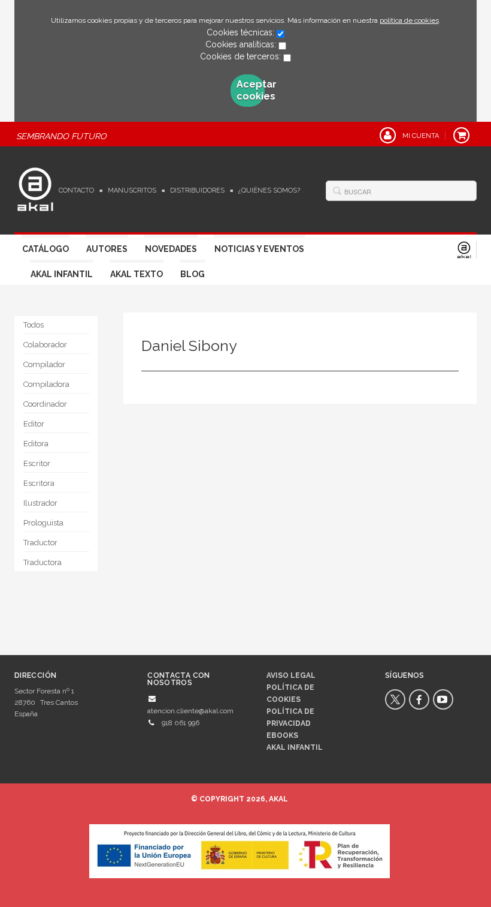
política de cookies (409, 20)
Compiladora (46, 384)
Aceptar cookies (251, 90)
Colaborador (45, 344)
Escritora (38, 483)
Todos (33, 324)
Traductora (42, 562)
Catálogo (45, 249)
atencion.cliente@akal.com (190, 711)
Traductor (40, 542)
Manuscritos (132, 190)
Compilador (44, 364)
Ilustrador (40, 502)
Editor (33, 423)
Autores (107, 249)
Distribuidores (197, 190)
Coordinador (45, 404)
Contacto (76, 190)
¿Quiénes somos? (269, 190)
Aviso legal (291, 675)
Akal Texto (136, 274)
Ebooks (282, 735)
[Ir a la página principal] (35, 188)
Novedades (171, 249)
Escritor (36, 463)
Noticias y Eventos (259, 249)
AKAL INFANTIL (294, 747)
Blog (192, 274)
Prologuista (43, 522)
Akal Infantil (62, 274)
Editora (36, 443)
